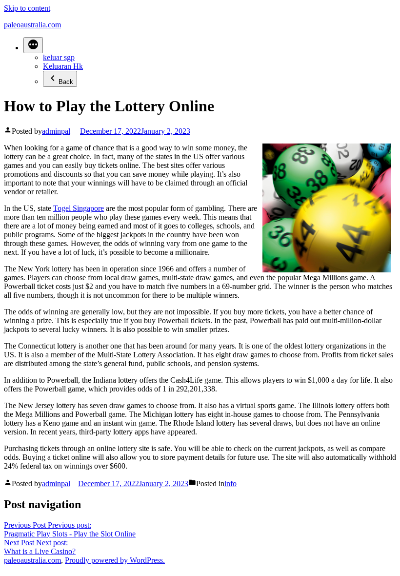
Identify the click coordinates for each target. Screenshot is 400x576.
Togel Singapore (78, 208)
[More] (33, 45)
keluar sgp (59, 57)
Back (66, 81)
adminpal (56, 131)
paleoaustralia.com (32, 25)
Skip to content (27, 8)
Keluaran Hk (63, 66)
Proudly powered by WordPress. (115, 560)
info (230, 483)
